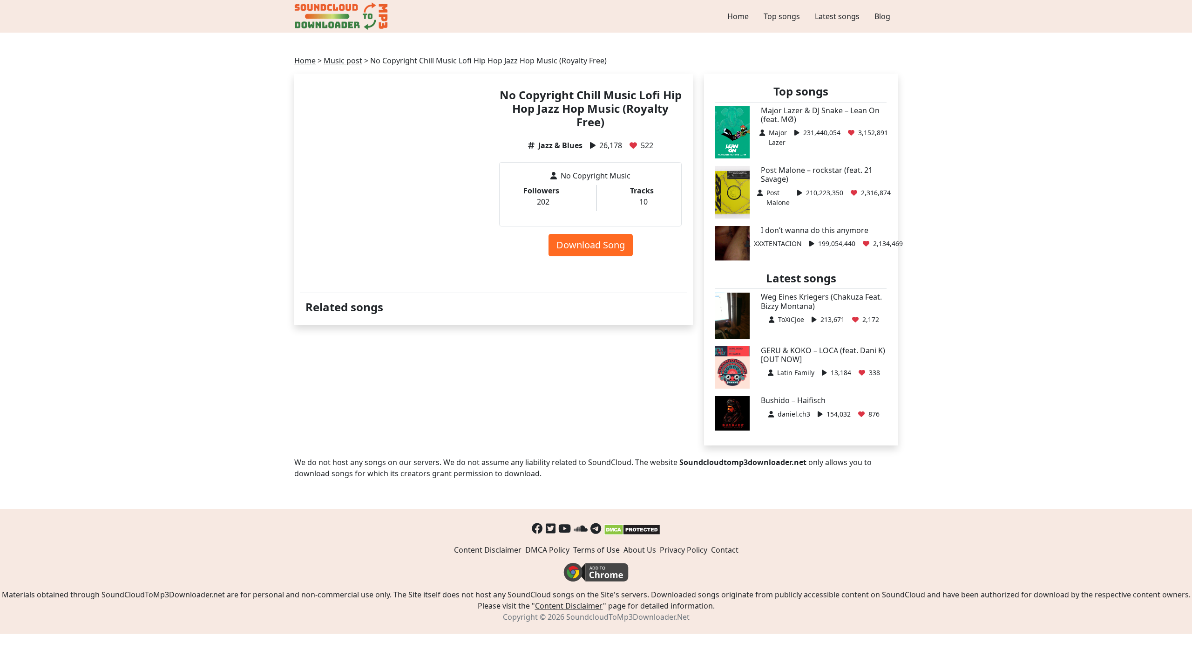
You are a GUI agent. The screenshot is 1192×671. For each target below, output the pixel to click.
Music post (343, 60)
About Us (639, 550)
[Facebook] (537, 528)
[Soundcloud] (581, 528)
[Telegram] (595, 528)
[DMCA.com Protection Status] (632, 528)
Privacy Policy (683, 550)
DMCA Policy (547, 550)
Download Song (590, 245)
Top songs (782, 16)
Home (738, 16)
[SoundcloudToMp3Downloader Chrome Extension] (596, 572)
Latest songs (837, 16)
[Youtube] (564, 528)
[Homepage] (342, 16)
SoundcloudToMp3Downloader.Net (628, 617)
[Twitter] (550, 528)
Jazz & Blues (560, 145)
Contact (724, 550)
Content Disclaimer (488, 550)
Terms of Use (596, 550)
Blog (882, 16)
